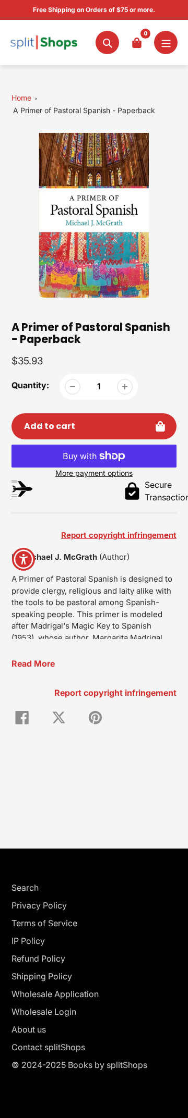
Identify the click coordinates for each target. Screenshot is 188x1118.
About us (28, 1029)
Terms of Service (44, 923)
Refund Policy (38, 958)
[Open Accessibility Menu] (24, 559)
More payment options (94, 473)
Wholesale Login (43, 1011)
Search (25, 887)
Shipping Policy (41, 976)
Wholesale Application (55, 994)
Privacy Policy (39, 905)
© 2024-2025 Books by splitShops (79, 1065)
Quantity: (30, 385)
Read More (33, 663)
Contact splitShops (48, 1047)
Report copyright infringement (115, 692)
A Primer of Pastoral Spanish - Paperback (84, 110)
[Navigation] (166, 42)
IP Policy (28, 941)
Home (21, 97)
